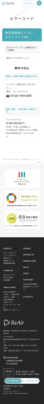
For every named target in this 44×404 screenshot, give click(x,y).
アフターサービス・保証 (12, 306)
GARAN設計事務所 (30, 284)
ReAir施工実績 (11, 363)
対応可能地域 (8, 299)
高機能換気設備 (9, 263)
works (26, 248)
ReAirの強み (8, 277)
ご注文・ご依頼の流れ (12, 294)
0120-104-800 (21, 96)
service (8, 248)
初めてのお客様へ (10, 292)
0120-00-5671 (15, 123)
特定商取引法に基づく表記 (13, 386)
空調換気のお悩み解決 (14, 360)
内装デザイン (8, 258)
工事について (8, 302)
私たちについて (9, 275)
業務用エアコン (9, 260)
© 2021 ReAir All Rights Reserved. (16, 393)
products (28, 254)
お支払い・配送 (9, 297)
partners (28, 3)
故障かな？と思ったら (12, 310)
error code (29, 261)
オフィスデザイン (10, 253)
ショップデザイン (10, 255)
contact (28, 297)
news (26, 273)
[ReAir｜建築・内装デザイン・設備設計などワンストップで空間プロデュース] (8, 3)
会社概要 (7, 280)
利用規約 (7, 389)
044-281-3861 (19, 345)
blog (26, 267)
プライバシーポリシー (12, 391)
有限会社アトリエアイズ (31, 288)
